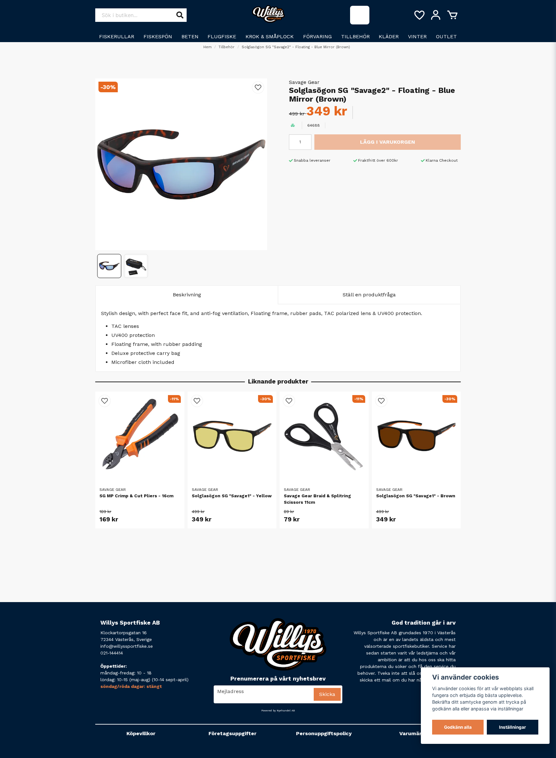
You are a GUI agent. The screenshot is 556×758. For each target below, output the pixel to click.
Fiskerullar (116, 36)
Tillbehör (355, 36)
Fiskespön (158, 36)
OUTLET (446, 36)
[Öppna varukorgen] (452, 15)
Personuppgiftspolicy (324, 733)
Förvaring (317, 36)
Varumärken (415, 733)
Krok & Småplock (270, 36)
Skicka (327, 694)
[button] (258, 87)
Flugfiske (222, 36)
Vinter (417, 36)
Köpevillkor (140, 733)
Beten (190, 36)
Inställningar (512, 727)
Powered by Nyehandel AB (278, 710)
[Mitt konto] (435, 15)
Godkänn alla (458, 727)
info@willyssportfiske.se (126, 646)
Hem (207, 47)
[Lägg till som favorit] (419, 15)
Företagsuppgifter (232, 733)
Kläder (389, 36)
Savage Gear (304, 82)
